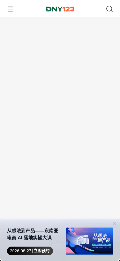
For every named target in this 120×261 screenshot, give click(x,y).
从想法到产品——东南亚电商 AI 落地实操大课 (32, 234)
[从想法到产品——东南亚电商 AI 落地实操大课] (89, 243)
